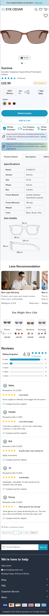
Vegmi (19, 330)
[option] (7, 331)
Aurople (42, 330)
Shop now (38, 3)
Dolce (7, 330)
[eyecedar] (18, 9)
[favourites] (40, 9)
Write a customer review (13, 527)
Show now (33, 303)
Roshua (30, 330)
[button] (1, 332)
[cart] (45, 9)
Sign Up (43, 547)
